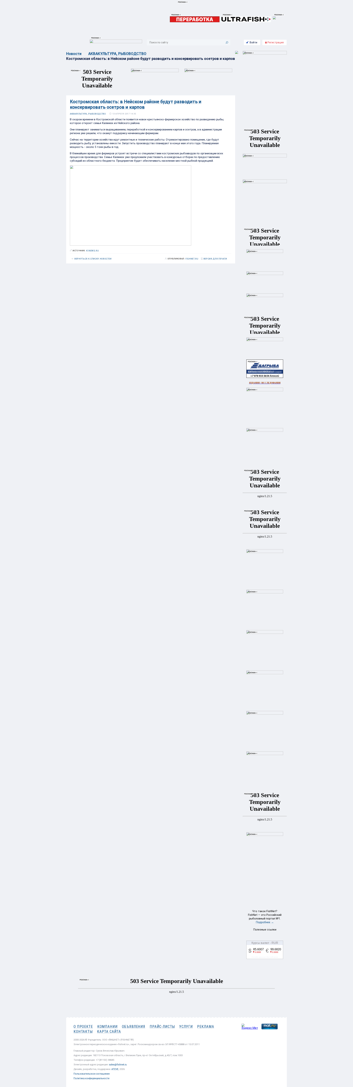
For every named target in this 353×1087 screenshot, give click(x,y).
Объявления (133, 1027)
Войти (253, 42)
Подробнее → (265, 922)
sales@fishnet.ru (118, 1064)
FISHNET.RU (192, 259)
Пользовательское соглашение (92, 1073)
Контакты (83, 1031)
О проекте (83, 1027)
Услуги (186, 1027)
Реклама (205, 1027)
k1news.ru (92, 250)
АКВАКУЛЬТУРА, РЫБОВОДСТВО (117, 53)
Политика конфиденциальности (91, 1078)
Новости (73, 53)
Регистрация (275, 42)
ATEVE (114, 1069)
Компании (107, 1027)
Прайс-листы (162, 1027)
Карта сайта (109, 1031)
